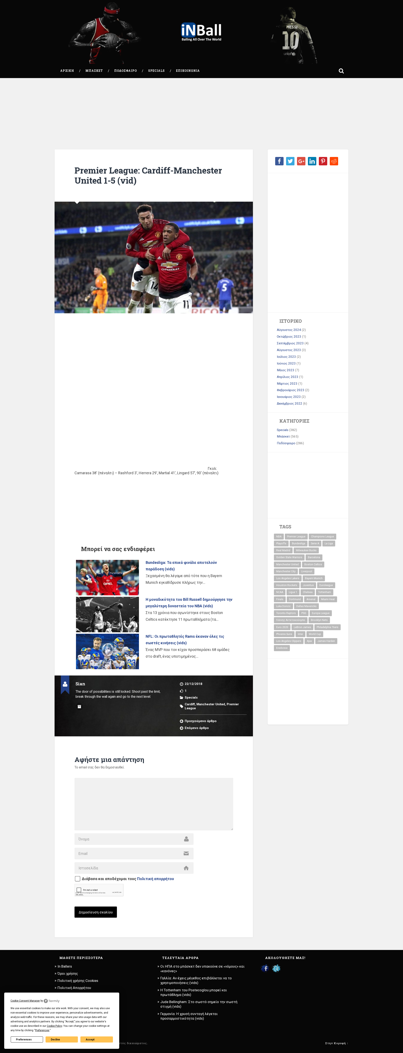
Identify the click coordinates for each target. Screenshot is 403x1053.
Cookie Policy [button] (54, 1025)
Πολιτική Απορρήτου (74, 988)
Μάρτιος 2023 (287, 383)
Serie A (315, 543)
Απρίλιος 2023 (287, 377)
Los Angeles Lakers (287, 578)
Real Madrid (283, 550)
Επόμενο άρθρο (197, 728)
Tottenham (324, 592)
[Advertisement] (201, 113)
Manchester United (210, 704)
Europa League (321, 613)
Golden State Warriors (289, 557)
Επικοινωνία (188, 71)
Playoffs (281, 543)
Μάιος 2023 (285, 370)
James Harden (326, 641)
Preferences (24, 1039)
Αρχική (67, 71)
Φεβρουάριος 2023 (290, 390)
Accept (90, 1039)
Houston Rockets (286, 585)
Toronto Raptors (286, 613)
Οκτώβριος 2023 (289, 336)
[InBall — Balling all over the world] (201, 32)
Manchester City (286, 571)
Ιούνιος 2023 (286, 363)
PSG (303, 613)
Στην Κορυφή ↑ (336, 1043)
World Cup (315, 634)
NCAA (279, 592)
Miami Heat (328, 599)
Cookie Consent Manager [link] (25, 1000)
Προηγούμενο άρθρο (201, 721)
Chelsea (308, 592)
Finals (279, 599)
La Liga (329, 543)
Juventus (308, 585)
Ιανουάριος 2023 (289, 397)
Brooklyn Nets (319, 620)
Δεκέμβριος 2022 (289, 403)
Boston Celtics (313, 564)
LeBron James (302, 627)
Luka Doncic (283, 606)
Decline (55, 1039)
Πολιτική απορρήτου (155, 879)
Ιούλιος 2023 (286, 357)
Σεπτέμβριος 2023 (290, 343)
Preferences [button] (42, 1030)
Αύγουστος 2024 (289, 330)
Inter (300, 634)
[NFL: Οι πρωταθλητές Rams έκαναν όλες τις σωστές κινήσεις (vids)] (107, 651)
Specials (156, 71)
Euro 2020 (282, 627)
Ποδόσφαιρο (125, 71)
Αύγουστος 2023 (289, 350)
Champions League (322, 536)
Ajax (309, 641)
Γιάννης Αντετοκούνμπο (290, 620)
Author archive (79, 706)
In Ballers (65, 966)
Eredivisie (282, 648)
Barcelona (314, 557)
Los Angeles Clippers (288, 641)
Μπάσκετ (94, 71)
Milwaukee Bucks (306, 550)
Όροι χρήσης (68, 973)
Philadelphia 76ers (327, 627)
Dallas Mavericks (306, 606)
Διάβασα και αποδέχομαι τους (128, 879)
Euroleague (326, 585)
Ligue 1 (293, 592)
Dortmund (295, 599)
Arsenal (310, 599)
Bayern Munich (314, 578)
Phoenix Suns (284, 634)
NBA (278, 536)
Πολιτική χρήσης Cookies (78, 981)
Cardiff (190, 704)
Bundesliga (298, 543)
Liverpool (306, 571)
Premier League (296, 536)
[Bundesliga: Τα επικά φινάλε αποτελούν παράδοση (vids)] (107, 577)
